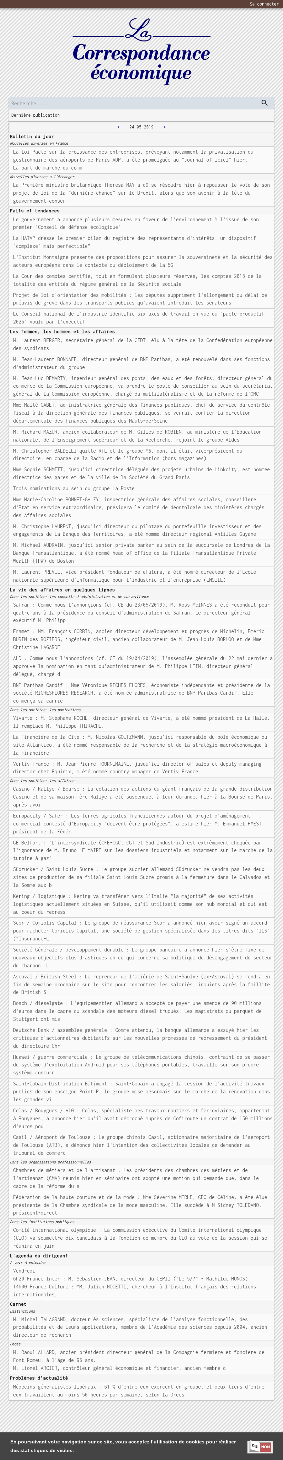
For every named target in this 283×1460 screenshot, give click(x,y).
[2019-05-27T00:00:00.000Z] (165, 127)
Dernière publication (35, 115)
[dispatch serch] (264, 102)
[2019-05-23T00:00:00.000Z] (118, 127)
